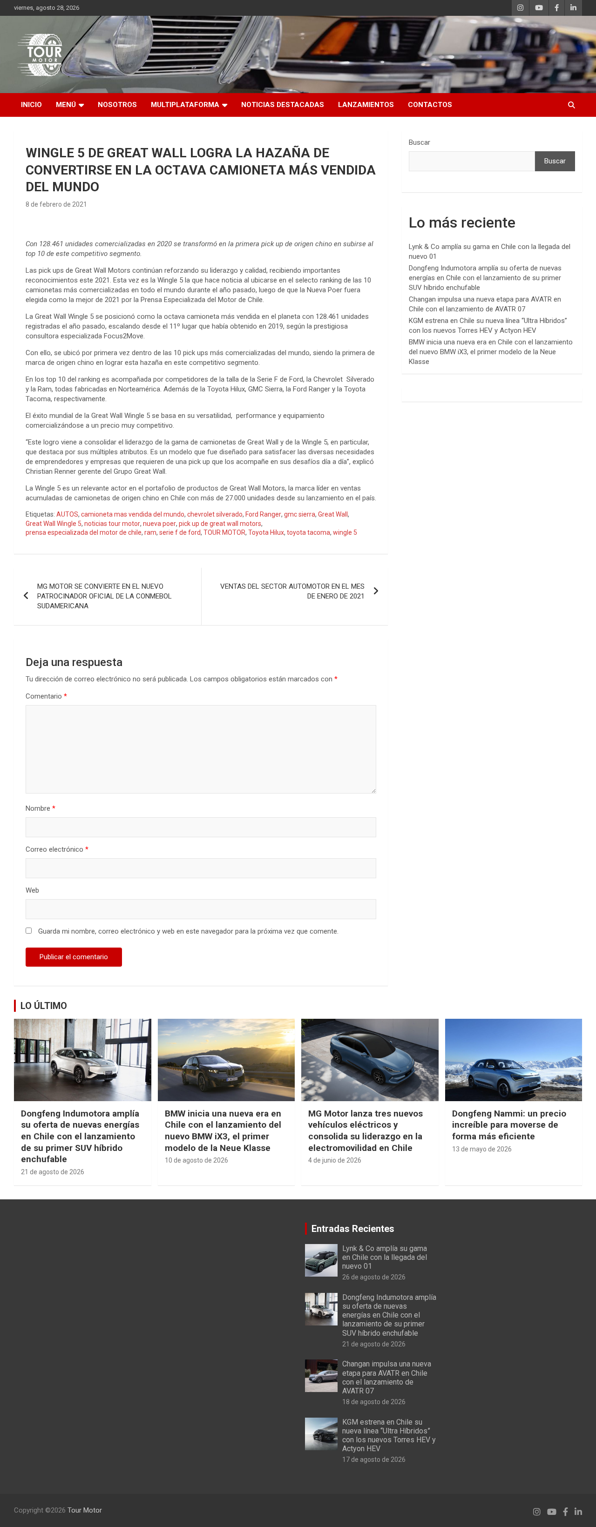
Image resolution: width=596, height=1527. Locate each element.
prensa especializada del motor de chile (84, 532)
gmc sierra (299, 514)
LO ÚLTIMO (43, 1005)
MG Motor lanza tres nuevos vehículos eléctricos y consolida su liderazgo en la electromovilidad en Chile (365, 1130)
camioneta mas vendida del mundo (132, 514)
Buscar (419, 142)
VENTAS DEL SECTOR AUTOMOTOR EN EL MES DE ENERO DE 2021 (292, 591)
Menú (66, 105)
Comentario (46, 696)
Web (32, 890)
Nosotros (117, 105)
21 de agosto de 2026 (52, 1172)
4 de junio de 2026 (334, 1160)
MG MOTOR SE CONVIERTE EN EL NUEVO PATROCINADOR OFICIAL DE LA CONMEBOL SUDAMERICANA (104, 596)
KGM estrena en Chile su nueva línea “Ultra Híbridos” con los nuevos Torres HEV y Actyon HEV (389, 1435)
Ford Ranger (263, 514)
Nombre (40, 808)
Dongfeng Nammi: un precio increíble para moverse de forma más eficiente (509, 1125)
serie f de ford (180, 532)
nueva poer (159, 523)
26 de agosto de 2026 (374, 1277)
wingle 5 (345, 532)
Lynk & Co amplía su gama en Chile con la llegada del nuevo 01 (384, 1257)
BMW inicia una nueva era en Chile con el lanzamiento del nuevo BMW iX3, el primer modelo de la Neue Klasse (491, 352)
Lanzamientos (366, 105)
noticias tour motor (112, 523)
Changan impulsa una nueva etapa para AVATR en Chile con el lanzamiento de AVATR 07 (386, 1377)
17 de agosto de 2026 (374, 1459)
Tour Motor (85, 1510)
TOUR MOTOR (224, 532)
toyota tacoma (308, 532)
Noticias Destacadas (282, 105)
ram (150, 532)
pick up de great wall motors (220, 523)
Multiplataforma (185, 105)
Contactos (430, 105)
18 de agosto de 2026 (374, 1402)
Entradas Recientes (353, 1228)
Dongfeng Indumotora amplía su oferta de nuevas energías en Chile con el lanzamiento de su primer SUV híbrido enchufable (485, 278)
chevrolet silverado (215, 514)
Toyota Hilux (266, 532)
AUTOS (67, 514)
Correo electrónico (57, 849)
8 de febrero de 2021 (56, 204)
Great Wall (333, 514)
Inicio (31, 105)
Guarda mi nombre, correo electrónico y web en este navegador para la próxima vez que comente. (188, 931)
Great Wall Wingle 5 (53, 523)
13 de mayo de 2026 (482, 1149)
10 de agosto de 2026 (196, 1160)
